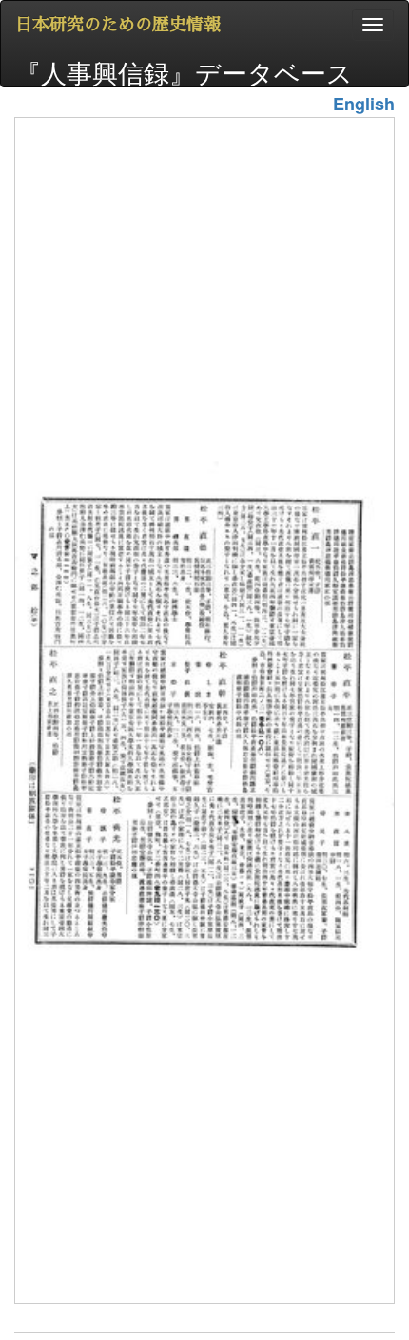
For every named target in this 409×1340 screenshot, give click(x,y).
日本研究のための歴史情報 (118, 24)
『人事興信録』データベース (184, 69)
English (364, 103)
